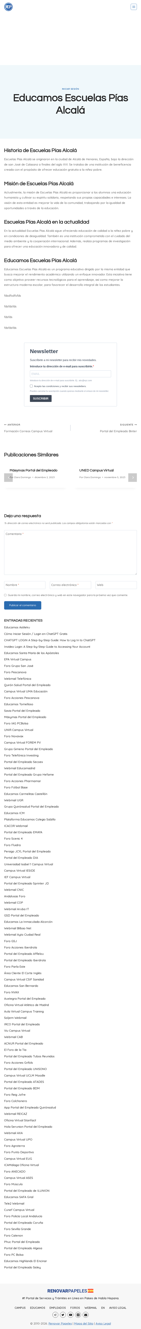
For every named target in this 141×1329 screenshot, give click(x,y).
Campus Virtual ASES (18, 1178)
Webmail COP (13, 902)
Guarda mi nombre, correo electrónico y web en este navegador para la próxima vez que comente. (68, 595)
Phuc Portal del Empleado (22, 1242)
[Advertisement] (70, 39)
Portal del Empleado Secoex (23, 762)
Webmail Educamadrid (19, 768)
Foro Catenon (13, 1235)
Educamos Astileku (17, 627)
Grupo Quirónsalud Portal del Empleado (31, 806)
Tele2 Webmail (14, 1203)
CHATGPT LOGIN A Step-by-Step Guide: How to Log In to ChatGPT (50, 640)
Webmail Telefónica (17, 678)
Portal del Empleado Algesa (23, 1248)
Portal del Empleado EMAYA (23, 832)
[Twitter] (63, 1315)
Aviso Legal (103, 1323)
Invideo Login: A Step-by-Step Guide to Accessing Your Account (47, 646)
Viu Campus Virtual (17, 1030)
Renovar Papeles (60, 1323)
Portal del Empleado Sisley (22, 1267)
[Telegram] (55, 1315)
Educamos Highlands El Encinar (25, 1261)
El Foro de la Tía (15, 1050)
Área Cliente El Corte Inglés (22, 973)
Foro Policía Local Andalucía (23, 1216)
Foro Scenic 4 (13, 838)
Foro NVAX (11, 992)
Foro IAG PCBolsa (16, 723)
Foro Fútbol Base (16, 787)
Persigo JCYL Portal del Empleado (27, 851)
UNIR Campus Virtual (18, 730)
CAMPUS (20, 1307)
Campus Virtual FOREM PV (22, 742)
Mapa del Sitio (83, 1323)
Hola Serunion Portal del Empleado (28, 1126)
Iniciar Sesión (70, 89)
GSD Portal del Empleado (21, 915)
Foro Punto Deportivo (19, 1152)
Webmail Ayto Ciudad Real (22, 934)
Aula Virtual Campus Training (24, 1011)
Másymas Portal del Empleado (33, 470)
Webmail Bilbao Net (17, 928)
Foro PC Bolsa (13, 1254)
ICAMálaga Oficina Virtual (21, 1165)
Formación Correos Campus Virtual (28, 428)
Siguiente (132, 477)
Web (100, 585)
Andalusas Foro (14, 896)
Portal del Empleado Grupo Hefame (29, 774)
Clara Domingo (22, 477)
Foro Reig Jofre (15, 1094)
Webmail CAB (13, 1037)
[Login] (8, 7)
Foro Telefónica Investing (21, 755)
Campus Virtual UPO (18, 1139)
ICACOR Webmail (16, 826)
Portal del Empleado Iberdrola (25, 960)
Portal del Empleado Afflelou (24, 953)
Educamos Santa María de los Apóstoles (31, 653)
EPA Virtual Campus (17, 659)
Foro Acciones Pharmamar (22, 781)
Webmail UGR (13, 800)
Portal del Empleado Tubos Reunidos (29, 1056)
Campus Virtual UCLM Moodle (24, 1075)
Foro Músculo (13, 1184)
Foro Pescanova (15, 672)
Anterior (8, 477)
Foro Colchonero (15, 1101)
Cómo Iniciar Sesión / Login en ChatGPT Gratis (35, 634)
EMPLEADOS (58, 1307)
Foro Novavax (13, 736)
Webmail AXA (13, 1133)
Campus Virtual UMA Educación (25, 691)
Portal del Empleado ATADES (24, 1082)
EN (103, 1307)
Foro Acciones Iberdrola (20, 947)
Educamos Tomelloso (18, 704)
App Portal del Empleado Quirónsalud (30, 1107)
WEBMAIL (90, 1307)
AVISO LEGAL (117, 1307)
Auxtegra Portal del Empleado (25, 998)
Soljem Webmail (15, 1018)
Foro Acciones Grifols (18, 1062)
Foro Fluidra (12, 845)
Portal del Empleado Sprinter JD (26, 883)
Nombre (12, 585)
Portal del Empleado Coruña (23, 1222)
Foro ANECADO (14, 1171)
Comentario (15, 534)
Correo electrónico (65, 585)
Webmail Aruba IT (16, 909)
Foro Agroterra (14, 1146)
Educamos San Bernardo (21, 986)
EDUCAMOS (37, 1307)
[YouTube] (70, 1315)
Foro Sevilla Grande (17, 1229)
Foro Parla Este (14, 966)
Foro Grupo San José (18, 666)
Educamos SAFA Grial (18, 1197)
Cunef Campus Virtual (19, 1210)
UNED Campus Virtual (96, 470)
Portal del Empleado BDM (22, 1088)
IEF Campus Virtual (17, 877)
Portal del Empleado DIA (21, 857)
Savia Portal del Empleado (22, 710)
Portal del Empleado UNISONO (25, 1069)
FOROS (75, 1307)
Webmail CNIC (14, 889)
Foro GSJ (10, 941)
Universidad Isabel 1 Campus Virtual (28, 864)
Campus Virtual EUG (18, 1158)
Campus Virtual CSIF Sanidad (24, 979)
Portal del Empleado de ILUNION (27, 1190)
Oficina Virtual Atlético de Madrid (26, 1005)
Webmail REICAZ (15, 1114)
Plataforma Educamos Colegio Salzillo (30, 819)
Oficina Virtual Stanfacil (20, 1120)
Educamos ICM (14, 813)
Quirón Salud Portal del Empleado (27, 685)
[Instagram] (78, 1315)
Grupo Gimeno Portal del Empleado (28, 749)
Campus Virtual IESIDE (19, 870)
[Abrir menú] (134, 7)
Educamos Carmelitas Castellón (25, 794)
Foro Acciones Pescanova (21, 698)
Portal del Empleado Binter (118, 428)
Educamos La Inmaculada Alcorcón (28, 921)
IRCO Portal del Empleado (22, 1024)
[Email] (86, 1315)
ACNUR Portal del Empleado (23, 1043)
